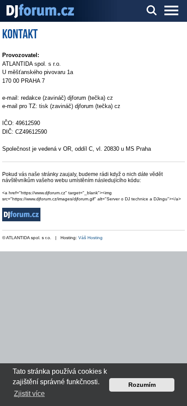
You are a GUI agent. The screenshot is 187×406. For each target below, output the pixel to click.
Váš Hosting (90, 237)
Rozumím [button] (142, 384)
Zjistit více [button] (29, 393)
